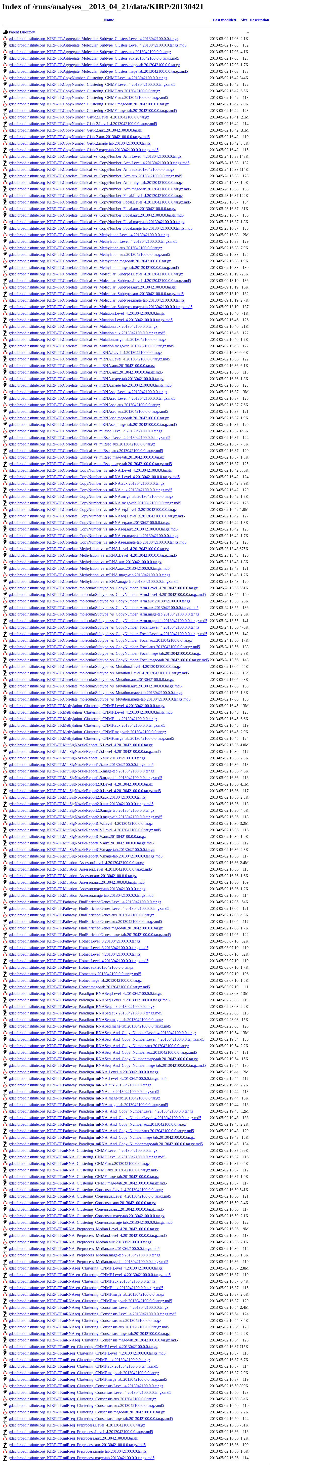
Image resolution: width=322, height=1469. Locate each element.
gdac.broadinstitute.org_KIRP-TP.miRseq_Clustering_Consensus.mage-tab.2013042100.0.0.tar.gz (87, 1412)
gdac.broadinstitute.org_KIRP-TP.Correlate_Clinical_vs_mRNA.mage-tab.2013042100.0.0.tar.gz (86, 379)
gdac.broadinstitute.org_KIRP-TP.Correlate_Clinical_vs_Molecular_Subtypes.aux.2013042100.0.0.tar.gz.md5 (96, 294)
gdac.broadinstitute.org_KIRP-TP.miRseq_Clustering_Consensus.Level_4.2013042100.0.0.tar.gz (86, 1386)
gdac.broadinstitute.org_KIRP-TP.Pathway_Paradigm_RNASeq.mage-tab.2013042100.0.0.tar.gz (86, 1019)
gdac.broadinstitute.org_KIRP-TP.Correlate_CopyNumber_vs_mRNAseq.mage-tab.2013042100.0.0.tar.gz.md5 (97, 542)
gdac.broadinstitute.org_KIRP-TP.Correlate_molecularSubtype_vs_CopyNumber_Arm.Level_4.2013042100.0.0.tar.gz (103, 588)
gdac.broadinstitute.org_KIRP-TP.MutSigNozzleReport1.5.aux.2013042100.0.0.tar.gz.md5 (81, 764)
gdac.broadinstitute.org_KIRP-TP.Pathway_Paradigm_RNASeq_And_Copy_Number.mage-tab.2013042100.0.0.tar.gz (103, 1059)
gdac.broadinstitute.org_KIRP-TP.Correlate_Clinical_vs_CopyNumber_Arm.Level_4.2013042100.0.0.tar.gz (95, 156)
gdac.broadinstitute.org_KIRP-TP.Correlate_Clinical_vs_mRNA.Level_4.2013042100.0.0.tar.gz (85, 352)
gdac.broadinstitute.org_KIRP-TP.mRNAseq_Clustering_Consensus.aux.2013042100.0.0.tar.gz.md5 (89, 1327)
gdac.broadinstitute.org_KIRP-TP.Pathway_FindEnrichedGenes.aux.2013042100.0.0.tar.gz (81, 915)
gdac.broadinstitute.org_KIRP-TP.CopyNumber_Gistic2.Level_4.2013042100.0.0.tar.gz (79, 117)
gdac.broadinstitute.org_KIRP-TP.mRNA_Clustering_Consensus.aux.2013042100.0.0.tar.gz (82, 1203)
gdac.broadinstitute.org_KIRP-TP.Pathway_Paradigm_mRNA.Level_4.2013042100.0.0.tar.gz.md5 (88, 1078)
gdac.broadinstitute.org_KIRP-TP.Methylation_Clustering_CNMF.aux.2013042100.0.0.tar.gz (83, 719)
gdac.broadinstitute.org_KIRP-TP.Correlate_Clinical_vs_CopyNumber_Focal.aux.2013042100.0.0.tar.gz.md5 (96, 215)
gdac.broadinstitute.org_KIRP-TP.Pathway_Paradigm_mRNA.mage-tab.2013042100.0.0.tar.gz (84, 1098)
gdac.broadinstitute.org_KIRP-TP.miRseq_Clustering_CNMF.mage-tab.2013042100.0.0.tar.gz (84, 1373)
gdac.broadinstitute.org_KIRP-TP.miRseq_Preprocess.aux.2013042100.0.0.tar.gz (73, 1438)
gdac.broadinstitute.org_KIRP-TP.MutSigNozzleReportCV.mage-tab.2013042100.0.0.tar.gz (81, 849)
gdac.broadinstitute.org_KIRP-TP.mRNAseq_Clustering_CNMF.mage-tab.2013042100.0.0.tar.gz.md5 (90, 1301)
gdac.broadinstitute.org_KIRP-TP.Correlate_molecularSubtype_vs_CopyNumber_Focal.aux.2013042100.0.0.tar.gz (100, 640)
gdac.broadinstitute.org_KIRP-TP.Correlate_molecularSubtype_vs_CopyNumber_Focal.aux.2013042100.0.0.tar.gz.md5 (104, 647)
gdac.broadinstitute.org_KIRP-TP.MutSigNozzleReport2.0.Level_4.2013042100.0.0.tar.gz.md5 (85, 791)
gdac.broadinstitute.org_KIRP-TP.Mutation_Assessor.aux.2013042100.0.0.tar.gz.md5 (77, 882)
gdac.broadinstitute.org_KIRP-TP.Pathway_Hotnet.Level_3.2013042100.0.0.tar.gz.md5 (78, 948)
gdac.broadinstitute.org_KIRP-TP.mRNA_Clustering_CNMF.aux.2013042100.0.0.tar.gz (79, 1163)
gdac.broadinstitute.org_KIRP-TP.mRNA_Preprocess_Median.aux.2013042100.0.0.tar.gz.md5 (84, 1248)
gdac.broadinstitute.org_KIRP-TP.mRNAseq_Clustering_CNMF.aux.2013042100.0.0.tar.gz (82, 1281)
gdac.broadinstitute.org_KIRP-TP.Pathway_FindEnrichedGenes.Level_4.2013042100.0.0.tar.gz (85, 902)
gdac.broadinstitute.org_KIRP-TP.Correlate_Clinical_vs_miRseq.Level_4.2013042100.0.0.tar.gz (85, 431)
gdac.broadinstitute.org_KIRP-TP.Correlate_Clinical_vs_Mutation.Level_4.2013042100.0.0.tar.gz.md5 (91, 320)
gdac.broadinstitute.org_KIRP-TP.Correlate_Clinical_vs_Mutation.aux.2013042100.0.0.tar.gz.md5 (87, 333)
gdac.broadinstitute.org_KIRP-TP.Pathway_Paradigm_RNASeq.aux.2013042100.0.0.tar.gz (81, 1006)
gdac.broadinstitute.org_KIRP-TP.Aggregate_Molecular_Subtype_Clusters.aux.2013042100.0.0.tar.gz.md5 (94, 58)
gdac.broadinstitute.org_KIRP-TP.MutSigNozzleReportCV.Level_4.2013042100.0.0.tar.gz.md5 (85, 830)
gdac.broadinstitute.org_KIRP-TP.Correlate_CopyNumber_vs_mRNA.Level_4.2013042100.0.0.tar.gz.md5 (94, 477)
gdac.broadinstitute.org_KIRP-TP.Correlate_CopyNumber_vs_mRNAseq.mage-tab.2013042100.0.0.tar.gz (93, 536)
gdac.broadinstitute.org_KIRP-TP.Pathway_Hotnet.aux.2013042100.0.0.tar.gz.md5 (75, 974)
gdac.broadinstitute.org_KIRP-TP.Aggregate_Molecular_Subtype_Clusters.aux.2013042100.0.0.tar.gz (90, 52)
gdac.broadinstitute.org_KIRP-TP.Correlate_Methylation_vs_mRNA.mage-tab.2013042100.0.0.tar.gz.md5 (93, 581)
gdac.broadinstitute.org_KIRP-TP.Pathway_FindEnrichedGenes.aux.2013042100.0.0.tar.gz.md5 (85, 921)
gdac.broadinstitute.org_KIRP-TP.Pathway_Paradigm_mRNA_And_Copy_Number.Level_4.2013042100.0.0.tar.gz (101, 1111)
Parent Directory (22, 32)
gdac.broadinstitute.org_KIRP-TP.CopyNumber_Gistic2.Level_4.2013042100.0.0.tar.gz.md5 (83, 123)
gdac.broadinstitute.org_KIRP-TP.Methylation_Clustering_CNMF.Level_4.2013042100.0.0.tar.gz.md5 (91, 712)
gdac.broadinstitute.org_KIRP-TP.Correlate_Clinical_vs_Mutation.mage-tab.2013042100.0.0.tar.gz (87, 339)
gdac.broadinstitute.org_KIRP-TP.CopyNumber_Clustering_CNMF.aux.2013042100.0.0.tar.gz (84, 91)
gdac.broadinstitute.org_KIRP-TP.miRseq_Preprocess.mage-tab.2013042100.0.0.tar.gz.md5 (81, 1458)
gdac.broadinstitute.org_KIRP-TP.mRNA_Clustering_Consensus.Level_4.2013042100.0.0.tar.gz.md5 (90, 1196)
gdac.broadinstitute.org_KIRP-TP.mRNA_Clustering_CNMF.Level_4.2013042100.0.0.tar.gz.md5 (87, 1157)
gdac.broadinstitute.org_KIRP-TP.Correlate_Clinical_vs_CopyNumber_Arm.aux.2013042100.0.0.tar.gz (91, 169)
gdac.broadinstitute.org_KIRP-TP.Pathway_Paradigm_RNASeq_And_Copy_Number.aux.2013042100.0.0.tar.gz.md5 (103, 1052)
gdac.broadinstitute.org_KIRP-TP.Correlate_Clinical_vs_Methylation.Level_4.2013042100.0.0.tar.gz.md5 (93, 241)
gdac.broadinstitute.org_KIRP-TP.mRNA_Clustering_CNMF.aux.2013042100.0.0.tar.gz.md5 (83, 1170)
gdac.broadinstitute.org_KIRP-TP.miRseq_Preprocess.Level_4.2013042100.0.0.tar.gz (77, 1425)
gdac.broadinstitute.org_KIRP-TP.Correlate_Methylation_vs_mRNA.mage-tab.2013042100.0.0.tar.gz (89, 575)
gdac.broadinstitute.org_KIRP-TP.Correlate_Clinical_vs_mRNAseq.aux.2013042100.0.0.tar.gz (84, 405)
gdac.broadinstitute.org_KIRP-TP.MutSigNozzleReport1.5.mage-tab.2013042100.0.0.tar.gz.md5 (85, 778)
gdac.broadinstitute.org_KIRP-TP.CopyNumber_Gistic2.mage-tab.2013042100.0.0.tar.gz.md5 (83, 150)
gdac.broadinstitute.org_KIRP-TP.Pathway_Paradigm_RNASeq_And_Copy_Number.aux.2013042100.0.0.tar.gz (99, 1046)
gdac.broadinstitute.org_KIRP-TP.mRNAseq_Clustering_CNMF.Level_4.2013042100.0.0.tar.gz (86, 1268)
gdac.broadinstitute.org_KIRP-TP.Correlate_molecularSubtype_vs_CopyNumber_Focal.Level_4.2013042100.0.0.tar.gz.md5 (108, 634)
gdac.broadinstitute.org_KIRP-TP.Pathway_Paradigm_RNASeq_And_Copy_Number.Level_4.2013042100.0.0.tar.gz (102, 1033)
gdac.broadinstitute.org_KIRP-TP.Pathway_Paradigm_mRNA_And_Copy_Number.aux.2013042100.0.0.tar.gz (97, 1124)
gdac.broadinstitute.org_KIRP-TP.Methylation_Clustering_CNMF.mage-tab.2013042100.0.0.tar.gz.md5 (91, 738)
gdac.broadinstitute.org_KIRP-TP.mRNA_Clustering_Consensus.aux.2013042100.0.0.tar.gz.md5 (86, 1209)
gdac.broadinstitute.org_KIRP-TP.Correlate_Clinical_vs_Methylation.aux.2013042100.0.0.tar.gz (85, 248)
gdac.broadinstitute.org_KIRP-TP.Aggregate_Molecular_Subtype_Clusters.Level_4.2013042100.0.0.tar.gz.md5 (97, 45)
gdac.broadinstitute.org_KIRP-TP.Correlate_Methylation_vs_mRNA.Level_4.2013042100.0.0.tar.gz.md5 (93, 555)
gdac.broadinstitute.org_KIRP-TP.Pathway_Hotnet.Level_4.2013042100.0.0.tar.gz (74, 954)
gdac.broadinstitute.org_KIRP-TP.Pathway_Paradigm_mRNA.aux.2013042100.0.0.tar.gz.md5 (84, 1091)
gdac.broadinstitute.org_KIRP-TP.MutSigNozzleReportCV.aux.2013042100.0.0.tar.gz (77, 836)
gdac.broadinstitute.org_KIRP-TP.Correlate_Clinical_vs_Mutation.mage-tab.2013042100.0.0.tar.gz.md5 (91, 346)
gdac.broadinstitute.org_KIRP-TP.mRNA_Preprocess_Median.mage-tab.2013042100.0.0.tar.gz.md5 (88, 1261)
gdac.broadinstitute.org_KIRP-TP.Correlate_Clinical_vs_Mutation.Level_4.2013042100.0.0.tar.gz (87, 313)
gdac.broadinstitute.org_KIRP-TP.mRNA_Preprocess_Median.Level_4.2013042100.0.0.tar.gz (84, 1229)
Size (244, 20)
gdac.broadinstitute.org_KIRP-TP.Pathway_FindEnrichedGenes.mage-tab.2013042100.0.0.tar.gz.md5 (90, 934)
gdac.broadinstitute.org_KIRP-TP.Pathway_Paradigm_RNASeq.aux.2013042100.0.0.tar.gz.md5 (85, 1013)
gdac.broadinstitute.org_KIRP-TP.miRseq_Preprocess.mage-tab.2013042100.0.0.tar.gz (77, 1451)
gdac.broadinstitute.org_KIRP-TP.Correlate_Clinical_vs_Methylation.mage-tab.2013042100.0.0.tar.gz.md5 (94, 267)
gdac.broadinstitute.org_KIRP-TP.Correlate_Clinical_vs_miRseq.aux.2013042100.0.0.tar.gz (82, 444)
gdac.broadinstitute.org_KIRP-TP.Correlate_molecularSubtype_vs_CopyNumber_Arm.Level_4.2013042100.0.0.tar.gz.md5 (107, 594)
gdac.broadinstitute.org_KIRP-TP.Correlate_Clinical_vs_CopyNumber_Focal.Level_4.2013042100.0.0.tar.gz (96, 195)
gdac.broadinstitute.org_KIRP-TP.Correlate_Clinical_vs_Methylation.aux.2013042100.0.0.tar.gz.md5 (89, 254)
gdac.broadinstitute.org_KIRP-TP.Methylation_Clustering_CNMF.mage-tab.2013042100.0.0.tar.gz (87, 732)
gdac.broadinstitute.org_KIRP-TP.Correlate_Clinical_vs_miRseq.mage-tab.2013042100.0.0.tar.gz (86, 457)
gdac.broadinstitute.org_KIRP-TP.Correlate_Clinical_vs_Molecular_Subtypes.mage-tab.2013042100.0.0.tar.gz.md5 (100, 307)
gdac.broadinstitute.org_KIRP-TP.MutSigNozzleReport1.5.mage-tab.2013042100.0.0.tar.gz (81, 771)
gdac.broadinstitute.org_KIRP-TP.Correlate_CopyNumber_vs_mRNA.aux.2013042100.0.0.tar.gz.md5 (90, 490)
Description (259, 20)
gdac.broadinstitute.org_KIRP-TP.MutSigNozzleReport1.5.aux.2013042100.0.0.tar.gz (77, 758)
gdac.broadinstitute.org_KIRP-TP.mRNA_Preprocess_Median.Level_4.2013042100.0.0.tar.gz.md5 (88, 1235)
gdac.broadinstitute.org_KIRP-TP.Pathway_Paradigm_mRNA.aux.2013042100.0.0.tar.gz (80, 1085)
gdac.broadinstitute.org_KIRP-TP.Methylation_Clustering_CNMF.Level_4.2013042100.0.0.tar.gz (87, 706)
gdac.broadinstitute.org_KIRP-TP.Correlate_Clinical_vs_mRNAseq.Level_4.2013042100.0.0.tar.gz (88, 392)
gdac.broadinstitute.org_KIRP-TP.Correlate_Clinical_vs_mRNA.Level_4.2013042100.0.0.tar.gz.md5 (89, 359)
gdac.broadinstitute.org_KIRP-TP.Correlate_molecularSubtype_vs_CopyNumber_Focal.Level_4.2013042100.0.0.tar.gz (104, 627)
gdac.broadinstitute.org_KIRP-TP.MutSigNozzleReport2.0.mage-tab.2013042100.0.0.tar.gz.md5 (85, 817)
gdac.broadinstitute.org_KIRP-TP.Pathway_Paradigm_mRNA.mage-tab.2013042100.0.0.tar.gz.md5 (88, 1105)
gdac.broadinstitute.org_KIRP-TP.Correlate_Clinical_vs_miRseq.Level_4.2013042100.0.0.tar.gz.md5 (89, 437)
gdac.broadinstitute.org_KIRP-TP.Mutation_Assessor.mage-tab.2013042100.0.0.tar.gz (77, 889)
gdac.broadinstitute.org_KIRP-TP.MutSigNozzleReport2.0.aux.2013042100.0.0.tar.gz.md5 (81, 804)
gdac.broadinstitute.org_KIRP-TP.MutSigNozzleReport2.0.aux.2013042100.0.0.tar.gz (77, 797)
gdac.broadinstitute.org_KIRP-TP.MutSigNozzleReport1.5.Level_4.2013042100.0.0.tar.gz (81, 745)
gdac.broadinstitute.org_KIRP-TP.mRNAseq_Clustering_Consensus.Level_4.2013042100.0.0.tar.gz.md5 (92, 1314)
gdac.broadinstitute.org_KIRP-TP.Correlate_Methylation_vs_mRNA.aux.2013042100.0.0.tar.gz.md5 (89, 568)
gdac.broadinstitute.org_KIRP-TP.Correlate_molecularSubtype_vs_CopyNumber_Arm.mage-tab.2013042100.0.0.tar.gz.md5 (108, 621)
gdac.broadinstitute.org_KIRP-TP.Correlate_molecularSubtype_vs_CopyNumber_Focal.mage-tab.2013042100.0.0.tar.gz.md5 (109, 660)
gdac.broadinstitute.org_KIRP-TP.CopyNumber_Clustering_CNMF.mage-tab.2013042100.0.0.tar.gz (89, 104)
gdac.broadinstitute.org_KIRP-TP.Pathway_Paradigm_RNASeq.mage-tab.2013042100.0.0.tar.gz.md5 (90, 1026)
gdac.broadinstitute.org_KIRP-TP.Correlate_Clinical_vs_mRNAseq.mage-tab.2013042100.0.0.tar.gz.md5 (93, 424)
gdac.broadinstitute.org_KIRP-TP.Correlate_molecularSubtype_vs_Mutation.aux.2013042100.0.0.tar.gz (91, 679)
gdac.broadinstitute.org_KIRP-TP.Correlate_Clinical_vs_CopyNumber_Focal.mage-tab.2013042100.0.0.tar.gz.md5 (100, 228)
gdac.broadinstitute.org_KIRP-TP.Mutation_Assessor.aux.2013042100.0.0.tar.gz (73, 876)
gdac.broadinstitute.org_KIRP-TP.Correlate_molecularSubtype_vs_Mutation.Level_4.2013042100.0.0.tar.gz (95, 666)
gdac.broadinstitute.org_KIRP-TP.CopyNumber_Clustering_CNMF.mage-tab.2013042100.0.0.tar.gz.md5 (93, 110)
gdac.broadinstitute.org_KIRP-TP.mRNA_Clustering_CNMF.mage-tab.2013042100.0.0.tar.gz (84, 1176)
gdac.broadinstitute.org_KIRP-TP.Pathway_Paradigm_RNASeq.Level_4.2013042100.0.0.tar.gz (85, 993)
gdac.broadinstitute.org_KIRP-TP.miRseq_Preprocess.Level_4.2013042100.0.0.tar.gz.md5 (81, 1432)
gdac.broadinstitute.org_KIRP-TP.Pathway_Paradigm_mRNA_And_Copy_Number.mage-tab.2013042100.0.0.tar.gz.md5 (106, 1144)
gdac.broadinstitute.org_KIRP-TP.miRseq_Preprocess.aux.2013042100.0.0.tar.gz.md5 (77, 1445)
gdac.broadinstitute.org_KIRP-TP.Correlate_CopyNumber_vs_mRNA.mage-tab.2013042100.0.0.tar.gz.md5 (95, 503)
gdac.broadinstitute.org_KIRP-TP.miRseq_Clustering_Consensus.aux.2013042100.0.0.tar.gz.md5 (86, 1405)
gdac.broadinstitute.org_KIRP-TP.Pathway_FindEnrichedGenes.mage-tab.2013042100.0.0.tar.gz (86, 928)
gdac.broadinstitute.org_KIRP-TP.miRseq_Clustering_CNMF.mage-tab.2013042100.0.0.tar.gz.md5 (88, 1379)
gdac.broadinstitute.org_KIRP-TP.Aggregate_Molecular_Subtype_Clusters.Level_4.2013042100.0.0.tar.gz (93, 38)
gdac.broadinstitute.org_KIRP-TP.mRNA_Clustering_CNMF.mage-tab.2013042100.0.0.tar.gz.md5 (88, 1183)
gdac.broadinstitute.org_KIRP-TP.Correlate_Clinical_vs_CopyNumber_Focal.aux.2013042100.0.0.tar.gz (92, 209)
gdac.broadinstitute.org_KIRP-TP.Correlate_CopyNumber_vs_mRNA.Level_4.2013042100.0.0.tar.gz (90, 470)
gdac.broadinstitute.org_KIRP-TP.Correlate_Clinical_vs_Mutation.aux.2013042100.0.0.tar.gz (83, 326)
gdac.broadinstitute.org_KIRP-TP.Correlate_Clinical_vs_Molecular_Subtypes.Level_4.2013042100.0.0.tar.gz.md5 (100, 280)
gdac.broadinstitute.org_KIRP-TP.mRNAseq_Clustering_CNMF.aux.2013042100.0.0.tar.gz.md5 (86, 1288)
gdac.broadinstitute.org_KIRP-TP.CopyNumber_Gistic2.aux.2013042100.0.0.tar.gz (75, 130)
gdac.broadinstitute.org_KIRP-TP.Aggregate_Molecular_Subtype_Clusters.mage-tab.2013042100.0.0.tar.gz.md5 (98, 71)
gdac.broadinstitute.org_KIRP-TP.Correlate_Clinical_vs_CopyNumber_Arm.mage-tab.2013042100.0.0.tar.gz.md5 (100, 189)
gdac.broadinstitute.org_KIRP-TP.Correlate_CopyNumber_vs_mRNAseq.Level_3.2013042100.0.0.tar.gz (93, 509)
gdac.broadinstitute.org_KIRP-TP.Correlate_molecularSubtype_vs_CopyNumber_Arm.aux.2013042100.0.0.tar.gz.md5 (103, 607)
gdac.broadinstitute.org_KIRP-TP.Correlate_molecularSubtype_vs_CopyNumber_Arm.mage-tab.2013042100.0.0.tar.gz (104, 614)
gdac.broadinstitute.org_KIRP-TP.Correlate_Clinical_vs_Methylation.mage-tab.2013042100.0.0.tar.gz (90, 261)
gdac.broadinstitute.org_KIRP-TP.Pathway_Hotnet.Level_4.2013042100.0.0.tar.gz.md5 (78, 961)
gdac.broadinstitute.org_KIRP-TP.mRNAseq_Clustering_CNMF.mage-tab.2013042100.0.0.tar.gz (86, 1294)
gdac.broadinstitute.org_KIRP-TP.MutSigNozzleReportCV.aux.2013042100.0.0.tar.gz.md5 (81, 843)
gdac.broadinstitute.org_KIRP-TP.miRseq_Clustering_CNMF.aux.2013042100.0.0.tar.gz (79, 1360)
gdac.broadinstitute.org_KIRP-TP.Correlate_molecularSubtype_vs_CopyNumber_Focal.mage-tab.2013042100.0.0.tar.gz (105, 653)
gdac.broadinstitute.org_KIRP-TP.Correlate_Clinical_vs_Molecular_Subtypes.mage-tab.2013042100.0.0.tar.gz (96, 300)
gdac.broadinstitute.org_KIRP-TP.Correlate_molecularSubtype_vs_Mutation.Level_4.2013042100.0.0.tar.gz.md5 (99, 673)
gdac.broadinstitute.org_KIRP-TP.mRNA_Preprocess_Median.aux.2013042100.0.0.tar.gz (80, 1242)
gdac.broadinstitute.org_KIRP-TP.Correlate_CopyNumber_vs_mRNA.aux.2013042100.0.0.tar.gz (86, 483)
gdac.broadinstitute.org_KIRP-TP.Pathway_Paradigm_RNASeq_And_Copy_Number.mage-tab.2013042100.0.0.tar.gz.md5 (107, 1065)
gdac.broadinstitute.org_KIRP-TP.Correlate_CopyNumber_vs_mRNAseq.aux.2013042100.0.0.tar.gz (89, 522)
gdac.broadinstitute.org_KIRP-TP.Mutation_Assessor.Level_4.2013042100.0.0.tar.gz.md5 (80, 869)
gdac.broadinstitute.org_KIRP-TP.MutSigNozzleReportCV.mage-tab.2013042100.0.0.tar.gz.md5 (86, 856)
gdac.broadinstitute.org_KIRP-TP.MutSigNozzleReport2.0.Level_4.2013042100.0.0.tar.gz (81, 784)
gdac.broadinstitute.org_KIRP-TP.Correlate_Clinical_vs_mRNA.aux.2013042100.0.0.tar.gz (82, 365)
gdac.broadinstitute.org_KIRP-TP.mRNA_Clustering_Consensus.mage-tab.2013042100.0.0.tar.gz (87, 1216)
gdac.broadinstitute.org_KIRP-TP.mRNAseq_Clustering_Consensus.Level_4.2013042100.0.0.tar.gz (88, 1307)
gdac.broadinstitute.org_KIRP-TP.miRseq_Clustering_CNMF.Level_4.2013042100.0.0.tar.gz (83, 1346)
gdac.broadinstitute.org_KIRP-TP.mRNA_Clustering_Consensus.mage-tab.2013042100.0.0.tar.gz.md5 (91, 1222)
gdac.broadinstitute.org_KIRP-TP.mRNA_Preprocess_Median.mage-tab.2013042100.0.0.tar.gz (84, 1255)
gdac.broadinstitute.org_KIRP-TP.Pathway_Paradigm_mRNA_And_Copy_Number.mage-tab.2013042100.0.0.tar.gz (102, 1137)
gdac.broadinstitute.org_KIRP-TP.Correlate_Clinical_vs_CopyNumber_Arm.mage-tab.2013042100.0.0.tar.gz (96, 182)
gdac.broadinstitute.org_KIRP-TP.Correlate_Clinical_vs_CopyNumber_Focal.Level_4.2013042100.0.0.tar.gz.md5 (100, 202)
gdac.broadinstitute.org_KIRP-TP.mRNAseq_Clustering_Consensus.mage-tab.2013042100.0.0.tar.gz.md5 (93, 1340)
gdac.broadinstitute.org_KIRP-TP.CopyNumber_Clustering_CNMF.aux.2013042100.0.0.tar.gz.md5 (88, 97)
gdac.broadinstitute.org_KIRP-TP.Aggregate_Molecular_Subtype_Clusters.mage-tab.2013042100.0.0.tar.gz (94, 65)
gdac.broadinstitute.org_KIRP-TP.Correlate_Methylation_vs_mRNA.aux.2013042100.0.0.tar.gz (85, 562)
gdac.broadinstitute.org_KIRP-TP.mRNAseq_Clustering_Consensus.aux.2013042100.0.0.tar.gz (85, 1320)
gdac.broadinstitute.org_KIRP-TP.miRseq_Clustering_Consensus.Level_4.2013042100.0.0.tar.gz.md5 (90, 1392)
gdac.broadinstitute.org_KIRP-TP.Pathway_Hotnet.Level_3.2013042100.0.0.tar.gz (74, 941)
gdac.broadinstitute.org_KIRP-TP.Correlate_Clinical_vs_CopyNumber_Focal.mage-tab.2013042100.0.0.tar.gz (96, 222)
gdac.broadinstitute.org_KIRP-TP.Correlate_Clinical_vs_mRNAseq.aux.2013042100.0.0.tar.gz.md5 (88, 411)
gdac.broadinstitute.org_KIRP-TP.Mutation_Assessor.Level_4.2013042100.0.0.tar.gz (76, 863)
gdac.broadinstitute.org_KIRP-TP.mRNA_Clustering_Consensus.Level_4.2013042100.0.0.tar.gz (86, 1190)
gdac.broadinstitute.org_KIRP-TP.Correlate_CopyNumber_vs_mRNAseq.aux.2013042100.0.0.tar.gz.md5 (93, 529)
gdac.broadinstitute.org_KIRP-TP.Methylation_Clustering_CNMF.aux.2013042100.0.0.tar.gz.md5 (87, 725)
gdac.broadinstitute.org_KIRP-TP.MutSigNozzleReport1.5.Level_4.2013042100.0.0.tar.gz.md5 (85, 751)
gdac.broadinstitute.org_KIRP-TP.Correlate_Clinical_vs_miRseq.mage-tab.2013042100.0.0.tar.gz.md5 (90, 464)
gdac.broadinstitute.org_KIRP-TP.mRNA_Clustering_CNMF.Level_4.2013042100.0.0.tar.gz (83, 1150)
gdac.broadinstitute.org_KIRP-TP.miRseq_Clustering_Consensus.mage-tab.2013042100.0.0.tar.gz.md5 (91, 1418)
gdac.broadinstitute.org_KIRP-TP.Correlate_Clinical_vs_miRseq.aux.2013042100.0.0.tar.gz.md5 (86, 450)
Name (109, 20)
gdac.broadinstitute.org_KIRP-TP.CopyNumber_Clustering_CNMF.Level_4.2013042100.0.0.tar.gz (88, 78)
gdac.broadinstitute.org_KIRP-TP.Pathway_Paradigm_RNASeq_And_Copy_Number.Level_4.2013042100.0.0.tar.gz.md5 (106, 1039)
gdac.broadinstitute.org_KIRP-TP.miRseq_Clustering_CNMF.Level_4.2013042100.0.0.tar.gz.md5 (87, 1353)
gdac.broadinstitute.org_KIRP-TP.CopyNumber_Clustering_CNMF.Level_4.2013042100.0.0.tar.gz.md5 (92, 84)
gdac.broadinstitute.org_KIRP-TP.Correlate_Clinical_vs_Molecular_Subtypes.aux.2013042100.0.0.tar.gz (92, 287)
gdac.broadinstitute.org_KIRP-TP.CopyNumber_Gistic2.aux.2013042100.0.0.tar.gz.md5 (79, 137)
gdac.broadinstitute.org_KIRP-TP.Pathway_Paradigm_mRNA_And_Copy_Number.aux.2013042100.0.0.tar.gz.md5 (101, 1131)
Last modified (224, 20)
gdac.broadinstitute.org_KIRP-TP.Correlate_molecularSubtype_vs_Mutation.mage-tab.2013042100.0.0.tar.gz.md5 (99, 699)
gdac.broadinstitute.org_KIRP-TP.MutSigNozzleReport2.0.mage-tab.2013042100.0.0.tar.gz (81, 810)
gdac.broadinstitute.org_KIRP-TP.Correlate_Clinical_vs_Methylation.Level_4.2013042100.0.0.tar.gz (89, 235)
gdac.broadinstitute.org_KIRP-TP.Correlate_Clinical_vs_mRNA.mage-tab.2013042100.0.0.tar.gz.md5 (90, 385)
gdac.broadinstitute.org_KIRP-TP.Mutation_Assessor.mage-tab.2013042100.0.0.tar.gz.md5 (81, 895)
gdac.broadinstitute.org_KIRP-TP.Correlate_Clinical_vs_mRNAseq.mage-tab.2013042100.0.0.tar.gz (89, 418)
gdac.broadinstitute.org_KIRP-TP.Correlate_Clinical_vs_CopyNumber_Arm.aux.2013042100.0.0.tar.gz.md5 (95, 176)
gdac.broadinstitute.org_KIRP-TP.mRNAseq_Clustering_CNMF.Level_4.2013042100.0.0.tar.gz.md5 (90, 1275)
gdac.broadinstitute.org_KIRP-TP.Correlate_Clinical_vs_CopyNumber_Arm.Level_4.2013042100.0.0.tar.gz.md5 (99, 163)
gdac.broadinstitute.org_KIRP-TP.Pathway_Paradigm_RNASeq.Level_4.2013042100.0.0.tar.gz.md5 (89, 1000)
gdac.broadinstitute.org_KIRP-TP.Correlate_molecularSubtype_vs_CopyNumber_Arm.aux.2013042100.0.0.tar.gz (99, 601)
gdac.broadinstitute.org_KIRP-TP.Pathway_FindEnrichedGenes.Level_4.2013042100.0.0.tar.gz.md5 (89, 908)
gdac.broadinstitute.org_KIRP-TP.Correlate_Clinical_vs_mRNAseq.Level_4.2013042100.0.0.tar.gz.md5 (92, 398)
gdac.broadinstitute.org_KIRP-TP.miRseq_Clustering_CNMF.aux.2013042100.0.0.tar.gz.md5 (83, 1366)
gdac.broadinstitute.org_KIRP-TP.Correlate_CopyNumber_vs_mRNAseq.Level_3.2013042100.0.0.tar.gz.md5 (97, 516)
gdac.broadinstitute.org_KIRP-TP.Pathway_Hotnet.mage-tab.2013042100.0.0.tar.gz (75, 980)
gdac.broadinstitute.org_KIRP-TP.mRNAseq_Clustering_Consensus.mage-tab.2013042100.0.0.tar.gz (89, 1333)
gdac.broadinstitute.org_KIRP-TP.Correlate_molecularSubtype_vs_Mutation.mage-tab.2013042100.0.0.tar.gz (95, 692)
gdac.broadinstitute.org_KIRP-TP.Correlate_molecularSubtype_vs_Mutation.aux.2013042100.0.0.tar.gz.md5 (95, 686)
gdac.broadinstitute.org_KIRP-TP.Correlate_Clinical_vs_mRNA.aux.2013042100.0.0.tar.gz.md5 (86, 372)
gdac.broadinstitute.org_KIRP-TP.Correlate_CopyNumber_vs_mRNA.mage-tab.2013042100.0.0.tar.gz (91, 496)
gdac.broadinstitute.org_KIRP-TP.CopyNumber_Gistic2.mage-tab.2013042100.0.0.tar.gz (79, 143)
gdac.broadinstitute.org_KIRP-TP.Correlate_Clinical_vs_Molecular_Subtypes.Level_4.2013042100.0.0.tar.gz (96, 274)
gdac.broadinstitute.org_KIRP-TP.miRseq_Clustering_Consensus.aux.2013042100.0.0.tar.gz (82, 1399)
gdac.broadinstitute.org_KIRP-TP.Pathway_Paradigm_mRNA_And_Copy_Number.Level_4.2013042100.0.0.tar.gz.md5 (105, 1118)
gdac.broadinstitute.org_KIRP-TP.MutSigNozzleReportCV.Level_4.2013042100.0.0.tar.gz (81, 823)
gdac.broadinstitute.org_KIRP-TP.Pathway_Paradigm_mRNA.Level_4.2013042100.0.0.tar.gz (83, 1072)
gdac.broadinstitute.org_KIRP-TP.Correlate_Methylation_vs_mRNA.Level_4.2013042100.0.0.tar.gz (89, 549)
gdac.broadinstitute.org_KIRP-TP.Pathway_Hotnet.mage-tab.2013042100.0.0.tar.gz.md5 (79, 987)
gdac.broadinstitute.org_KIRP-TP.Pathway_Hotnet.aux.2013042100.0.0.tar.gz (71, 967)
